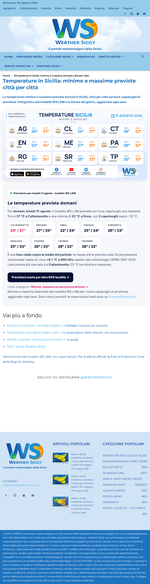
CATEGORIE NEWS (58, 56)
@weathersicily (97, 377)
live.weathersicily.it (122, 297)
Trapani (128, 8)
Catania (46, 8)
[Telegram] (138, 14)
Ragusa (99, 8)
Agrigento (9, 8)
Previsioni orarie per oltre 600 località (33, 325)
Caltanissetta (28, 8)
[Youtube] (144, 14)
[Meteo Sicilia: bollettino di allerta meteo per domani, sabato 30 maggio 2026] (60, 480)
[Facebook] (125, 14)
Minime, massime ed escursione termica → (59, 286)
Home (6, 75)
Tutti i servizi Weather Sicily (26, 346)
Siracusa (113, 8)
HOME (8, 56)
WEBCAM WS (86, 56)
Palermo (85, 8)
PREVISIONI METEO (29, 56)
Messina (70, 8)
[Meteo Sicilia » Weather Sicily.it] (75, 34)
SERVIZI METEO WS (17, 66)
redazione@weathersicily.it (21, 485)
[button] (142, 56)
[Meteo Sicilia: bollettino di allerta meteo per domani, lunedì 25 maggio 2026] (60, 458)
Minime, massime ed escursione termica (34, 339)
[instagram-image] (25, 407)
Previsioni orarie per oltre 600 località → (40, 277)
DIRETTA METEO (109, 56)
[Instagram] (131, 14)
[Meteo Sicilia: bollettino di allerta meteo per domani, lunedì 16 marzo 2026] (60, 502)
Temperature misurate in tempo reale (32, 332)
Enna (58, 8)
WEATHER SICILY (48, 66)
